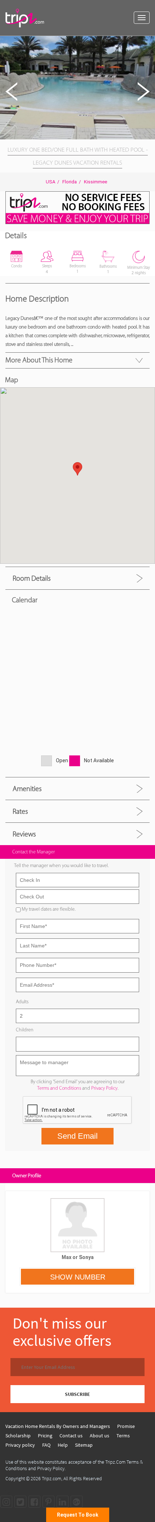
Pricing (45, 1435)
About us (99, 1435)
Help (63, 1445)
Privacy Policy (104, 1088)
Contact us (71, 1435)
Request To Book (77, 1515)
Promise (126, 1426)
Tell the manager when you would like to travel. (61, 865)
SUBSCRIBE (77, 1394)
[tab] (77, 578)
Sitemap (84, 1445)
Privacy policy (20, 1445)
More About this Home (38, 360)
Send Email (77, 1136)
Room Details (31, 578)
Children (25, 1030)
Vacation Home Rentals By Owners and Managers (57, 1426)
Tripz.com (51, 1478)
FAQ (46, 1445)
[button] (148, 42)
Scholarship (18, 1435)
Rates (20, 811)
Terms (123, 1435)
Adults (22, 1002)
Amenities (27, 788)
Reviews (24, 834)
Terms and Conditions (59, 1088)
